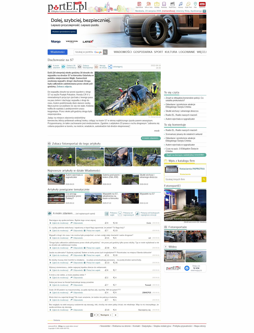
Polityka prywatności (182, 326)
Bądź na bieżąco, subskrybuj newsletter (185, 155)
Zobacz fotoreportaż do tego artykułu (76, 144)
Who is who (148, 7)
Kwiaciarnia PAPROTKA (192, 169)
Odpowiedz (78, 223)
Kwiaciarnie (185, 174)
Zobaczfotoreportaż (88, 67)
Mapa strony (200, 326)
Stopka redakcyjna (162, 326)
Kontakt (136, 326)
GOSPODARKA (142, 52)
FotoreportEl (172, 186)
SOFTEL (66, 328)
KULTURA (171, 52)
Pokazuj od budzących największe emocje (150, 214)
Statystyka (146, 326)
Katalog (156, 7)
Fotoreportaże (178, 227)
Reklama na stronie (121, 326)
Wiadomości (58, 52)
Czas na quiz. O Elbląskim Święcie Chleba (182, 150)
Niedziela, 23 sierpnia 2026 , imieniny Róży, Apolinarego (168, 11)
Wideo (173, 247)
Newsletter (105, 326)
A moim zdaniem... (150, 138)
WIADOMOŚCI (123, 52)
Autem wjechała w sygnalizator (180, 119)
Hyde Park (188, 7)
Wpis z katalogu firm (182, 161)
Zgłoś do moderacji (60, 223)
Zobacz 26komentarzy (71, 67)
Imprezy (180, 7)
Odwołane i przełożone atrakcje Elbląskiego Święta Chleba (180, 105)
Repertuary (172, 7)
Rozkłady (164, 7)
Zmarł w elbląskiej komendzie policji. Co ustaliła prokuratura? (184, 99)
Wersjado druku (103, 67)
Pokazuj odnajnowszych (128, 214)
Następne (105, 315)
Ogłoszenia (139, 7)
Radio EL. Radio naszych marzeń (181, 115)
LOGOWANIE (187, 52)
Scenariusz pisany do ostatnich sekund (184, 134)
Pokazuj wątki (113, 214)
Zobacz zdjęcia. (64, 86)
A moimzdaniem (56, 67)
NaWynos (202, 4)
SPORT (158, 52)
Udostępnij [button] (118, 66)
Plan (195, 7)
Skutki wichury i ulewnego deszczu (182, 111)
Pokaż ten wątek (93, 230)
